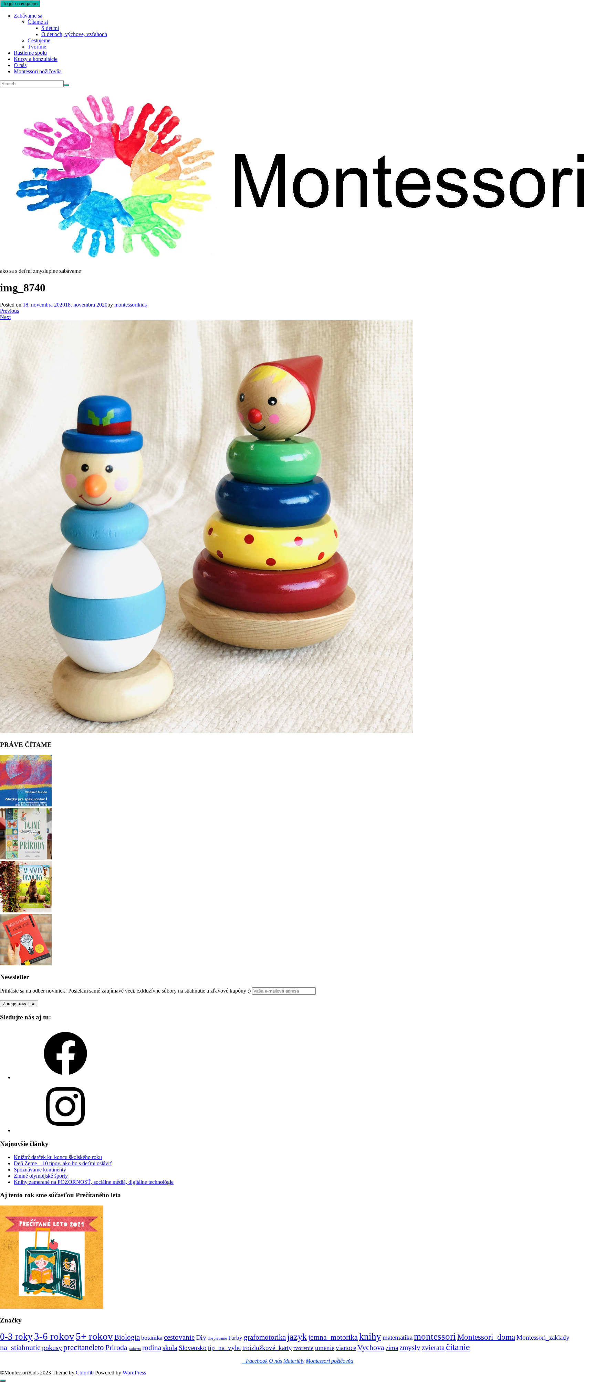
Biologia (127, 1337)
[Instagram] (65, 1130)
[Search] (66, 85)
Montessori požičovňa (38, 71)
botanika (152, 1337)
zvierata (433, 1347)
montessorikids (130, 305)
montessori (435, 1336)
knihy (370, 1336)
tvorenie (303, 1348)
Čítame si (38, 22)
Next (5, 317)
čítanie (458, 1347)
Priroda (116, 1347)
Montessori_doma (486, 1336)
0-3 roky (16, 1336)
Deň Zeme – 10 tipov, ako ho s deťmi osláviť (63, 1163)
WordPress (134, 1372)
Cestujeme (39, 40)
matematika (398, 1337)
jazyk (297, 1337)
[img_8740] (206, 731)
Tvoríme (37, 47)
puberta (135, 1349)
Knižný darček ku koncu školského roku (58, 1157)
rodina (151, 1347)
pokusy (52, 1347)
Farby (235, 1338)
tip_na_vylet (224, 1347)
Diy (201, 1337)
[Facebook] (65, 1077)
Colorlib (85, 1372)
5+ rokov (94, 1336)
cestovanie (179, 1337)
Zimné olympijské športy (41, 1176)
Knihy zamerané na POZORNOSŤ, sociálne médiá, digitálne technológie (94, 1182)
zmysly (409, 1347)
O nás (20, 65)
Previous (9, 311)
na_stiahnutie (20, 1347)
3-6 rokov (54, 1336)
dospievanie (217, 1338)
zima (392, 1347)
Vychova (370, 1347)
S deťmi (50, 28)
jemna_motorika (333, 1337)
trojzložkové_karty (267, 1347)
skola (170, 1347)
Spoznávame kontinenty (40, 1169)
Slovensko (193, 1347)
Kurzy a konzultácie (36, 59)
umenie (324, 1347)
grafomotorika (265, 1337)
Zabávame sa (28, 16)
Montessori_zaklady (543, 1337)
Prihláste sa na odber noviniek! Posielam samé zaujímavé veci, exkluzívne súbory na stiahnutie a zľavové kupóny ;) (125, 991)
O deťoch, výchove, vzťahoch (74, 34)
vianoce (346, 1347)
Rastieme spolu (30, 53)
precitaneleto (83, 1347)
